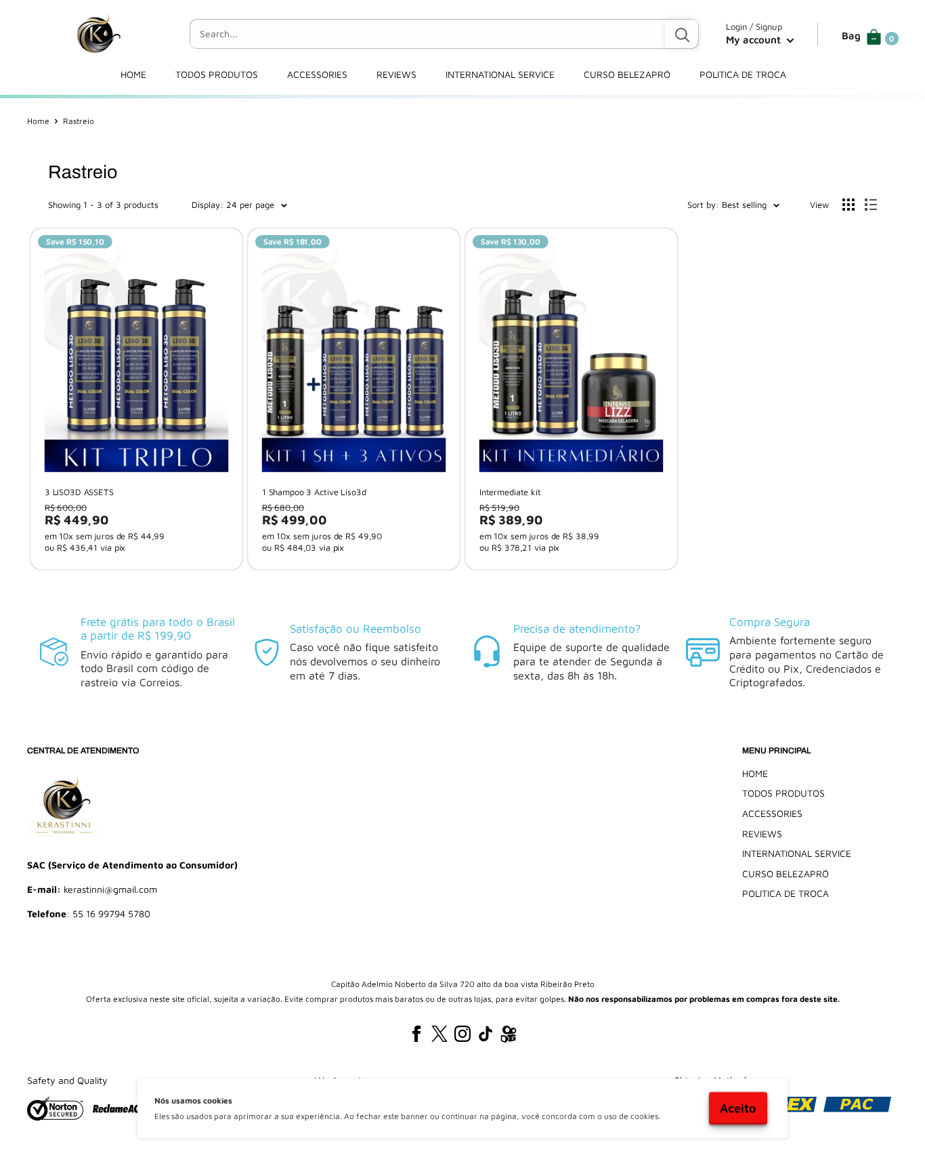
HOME (133, 74)
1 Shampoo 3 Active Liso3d (314, 492)
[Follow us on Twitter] (439, 1034)
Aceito (738, 1108)
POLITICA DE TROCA (743, 74)
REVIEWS (396, 74)
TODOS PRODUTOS (216, 74)
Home (38, 121)
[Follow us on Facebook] (416, 1034)
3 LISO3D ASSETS (79, 492)
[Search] (682, 34)
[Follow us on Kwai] (508, 1036)
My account (754, 39)
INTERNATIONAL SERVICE (500, 74)
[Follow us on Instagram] (462, 1034)
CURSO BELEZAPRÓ (627, 74)
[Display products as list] (871, 204)
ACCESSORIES (317, 74)
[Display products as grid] (848, 204)
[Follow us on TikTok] (485, 1034)
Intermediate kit (510, 492)
